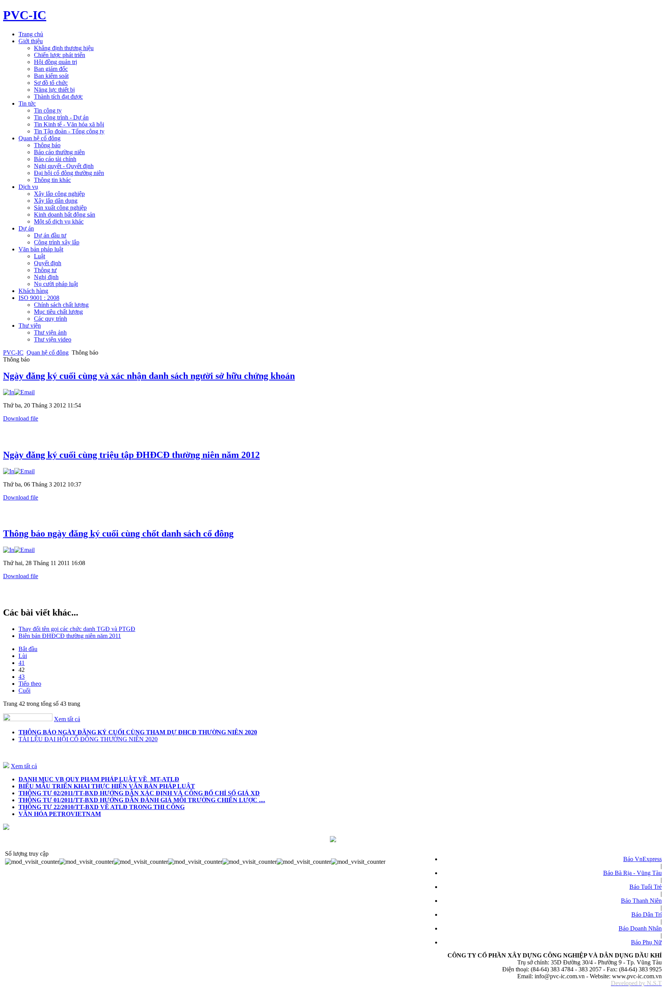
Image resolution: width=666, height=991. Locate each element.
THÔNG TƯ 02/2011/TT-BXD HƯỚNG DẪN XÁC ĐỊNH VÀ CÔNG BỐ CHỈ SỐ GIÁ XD (139, 793)
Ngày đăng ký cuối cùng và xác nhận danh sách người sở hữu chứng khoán (149, 376)
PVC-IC (13, 352)
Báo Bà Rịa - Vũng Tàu (632, 873)
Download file (20, 418)
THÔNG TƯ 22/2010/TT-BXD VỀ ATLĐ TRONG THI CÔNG (101, 807)
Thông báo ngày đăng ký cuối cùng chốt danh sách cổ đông (118, 533)
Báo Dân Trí (646, 914)
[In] (8, 392)
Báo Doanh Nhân (640, 928)
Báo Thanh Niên (641, 900)
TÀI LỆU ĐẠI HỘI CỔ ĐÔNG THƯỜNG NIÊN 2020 (88, 739)
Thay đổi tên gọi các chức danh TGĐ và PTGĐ (76, 629)
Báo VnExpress (642, 859)
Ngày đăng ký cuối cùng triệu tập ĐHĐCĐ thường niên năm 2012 (131, 455)
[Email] (24, 392)
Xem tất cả (67, 719)
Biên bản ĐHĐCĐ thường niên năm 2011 (69, 636)
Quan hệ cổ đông (48, 352)
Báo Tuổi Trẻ (645, 886)
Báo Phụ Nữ (646, 942)
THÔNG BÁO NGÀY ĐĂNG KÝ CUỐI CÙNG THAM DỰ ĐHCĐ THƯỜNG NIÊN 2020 (137, 732)
